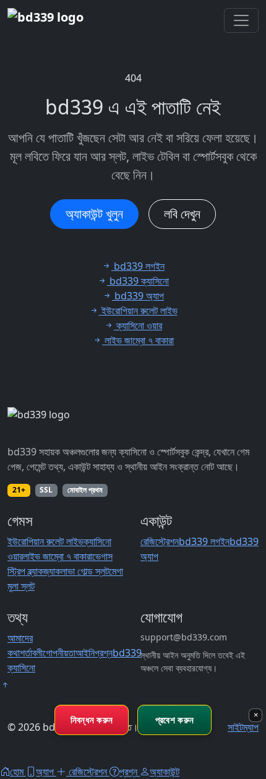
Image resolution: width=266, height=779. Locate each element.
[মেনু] (241, 20)
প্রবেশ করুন (174, 719)
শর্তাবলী (31, 653)
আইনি (85, 653)
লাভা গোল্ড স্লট (85, 571)
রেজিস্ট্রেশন (159, 541)
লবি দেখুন (182, 213)
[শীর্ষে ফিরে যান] (5, 685)
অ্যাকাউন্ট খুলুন (94, 213)
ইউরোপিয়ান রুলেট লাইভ (45, 541)
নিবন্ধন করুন (92, 719)
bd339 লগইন (204, 541)
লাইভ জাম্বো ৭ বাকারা (57, 556)
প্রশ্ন (104, 653)
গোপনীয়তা (59, 653)
